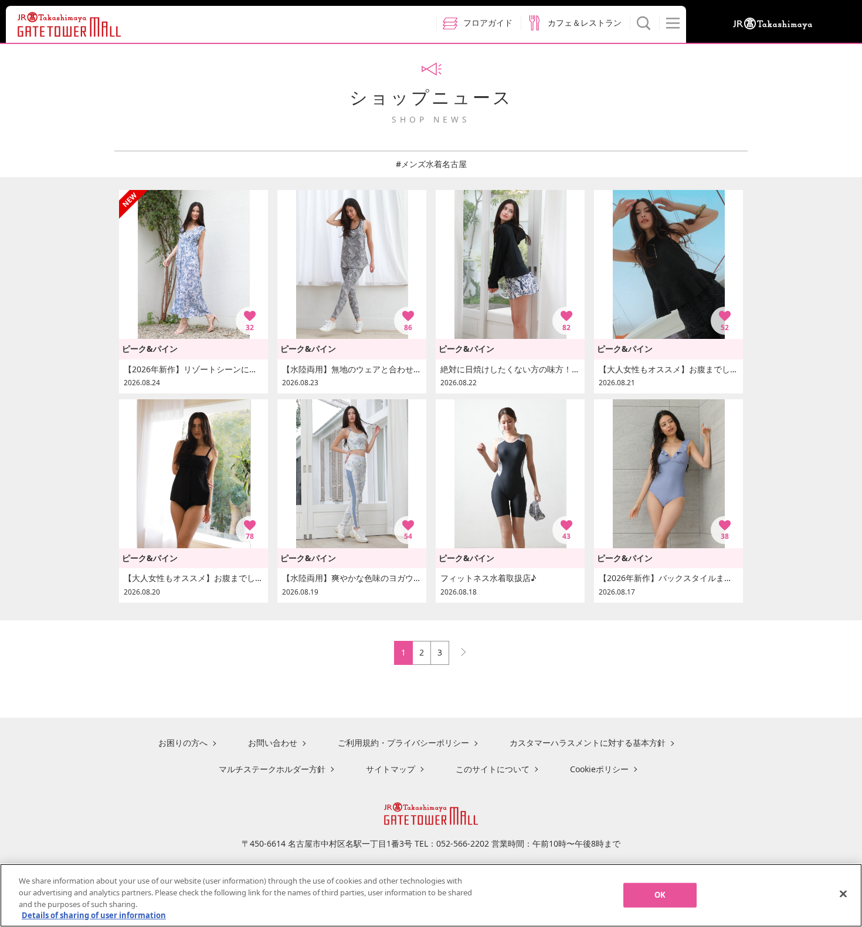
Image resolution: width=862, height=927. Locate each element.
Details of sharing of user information (94, 914)
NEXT (458, 649)
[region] (431, 895)
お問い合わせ (272, 742)
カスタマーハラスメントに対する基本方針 (588, 742)
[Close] (843, 893)
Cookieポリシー (599, 769)
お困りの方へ (183, 742)
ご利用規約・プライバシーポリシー (403, 742)
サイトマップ (390, 769)
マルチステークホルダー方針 (272, 769)
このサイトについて (493, 769)
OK (660, 894)
